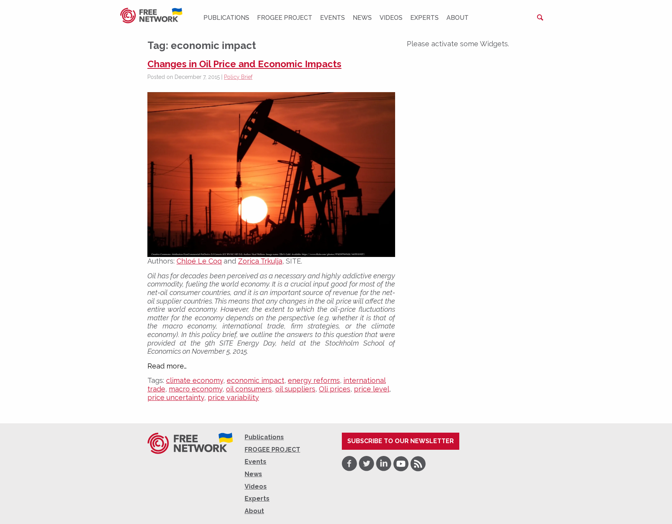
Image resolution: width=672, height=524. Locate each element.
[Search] (540, 17)
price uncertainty (175, 397)
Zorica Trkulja (260, 261)
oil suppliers (295, 389)
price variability (233, 397)
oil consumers (249, 389)
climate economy (194, 380)
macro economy (195, 389)
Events (332, 17)
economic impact (255, 380)
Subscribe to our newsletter (400, 441)
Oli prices (334, 389)
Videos (391, 17)
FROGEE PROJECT (284, 17)
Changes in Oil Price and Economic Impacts (244, 64)
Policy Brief (238, 77)
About (457, 17)
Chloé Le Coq (199, 261)
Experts (424, 17)
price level (371, 389)
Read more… (167, 366)
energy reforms (314, 380)
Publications (226, 17)
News (362, 17)
